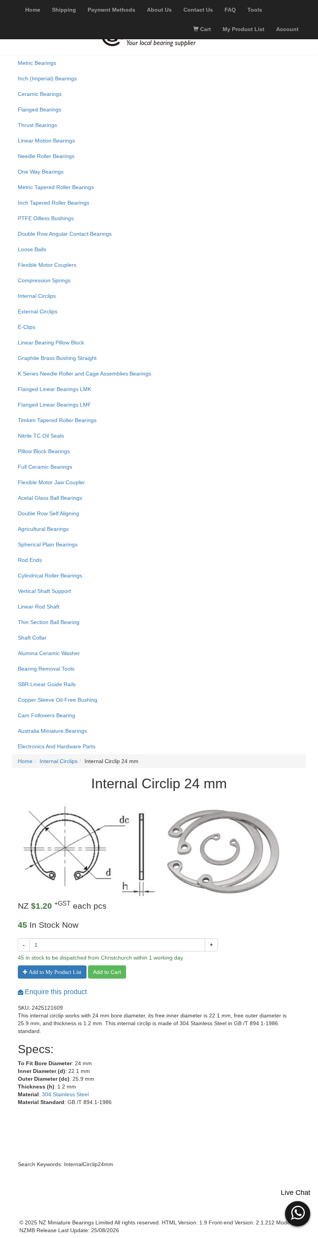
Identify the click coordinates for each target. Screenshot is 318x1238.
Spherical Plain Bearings (48, 544)
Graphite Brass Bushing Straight (57, 358)
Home (25, 761)
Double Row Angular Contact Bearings (65, 234)
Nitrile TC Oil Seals (41, 436)
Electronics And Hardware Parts (56, 746)
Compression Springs (44, 280)
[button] (297, 1212)
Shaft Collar (32, 638)
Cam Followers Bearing (46, 715)
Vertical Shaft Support (44, 591)
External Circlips (37, 311)
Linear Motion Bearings (46, 140)
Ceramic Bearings (40, 94)
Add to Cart (107, 972)
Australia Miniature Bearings (52, 731)
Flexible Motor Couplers (47, 265)
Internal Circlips (37, 296)
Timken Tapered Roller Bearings (57, 420)
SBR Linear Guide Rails (47, 684)
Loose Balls (32, 249)
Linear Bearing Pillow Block (51, 342)
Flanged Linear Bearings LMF (54, 405)
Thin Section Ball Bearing (49, 622)
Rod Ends (30, 560)
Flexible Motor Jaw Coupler (51, 482)
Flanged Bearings (39, 109)
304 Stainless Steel (65, 1094)
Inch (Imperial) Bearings (47, 78)
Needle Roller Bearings (46, 156)
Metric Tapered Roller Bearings (56, 187)
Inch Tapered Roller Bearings (53, 203)
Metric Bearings (37, 63)
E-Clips (26, 327)
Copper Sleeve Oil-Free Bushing (57, 700)
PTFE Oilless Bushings (46, 218)
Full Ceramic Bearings (45, 467)
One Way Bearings (41, 172)
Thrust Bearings (37, 125)
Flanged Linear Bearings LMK (54, 389)
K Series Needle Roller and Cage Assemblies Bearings (84, 373)
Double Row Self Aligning (48, 513)
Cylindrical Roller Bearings (50, 575)
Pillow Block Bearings (44, 451)
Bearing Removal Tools (46, 669)
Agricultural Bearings (43, 529)
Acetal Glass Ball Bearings (50, 498)
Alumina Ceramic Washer (49, 653)
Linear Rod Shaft (38, 606)
